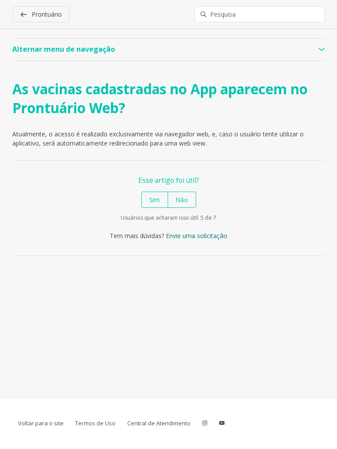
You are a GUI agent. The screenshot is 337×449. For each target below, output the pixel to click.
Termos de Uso (95, 423)
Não (182, 200)
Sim (154, 200)
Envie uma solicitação (196, 236)
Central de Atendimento (158, 423)
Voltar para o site (41, 423)
